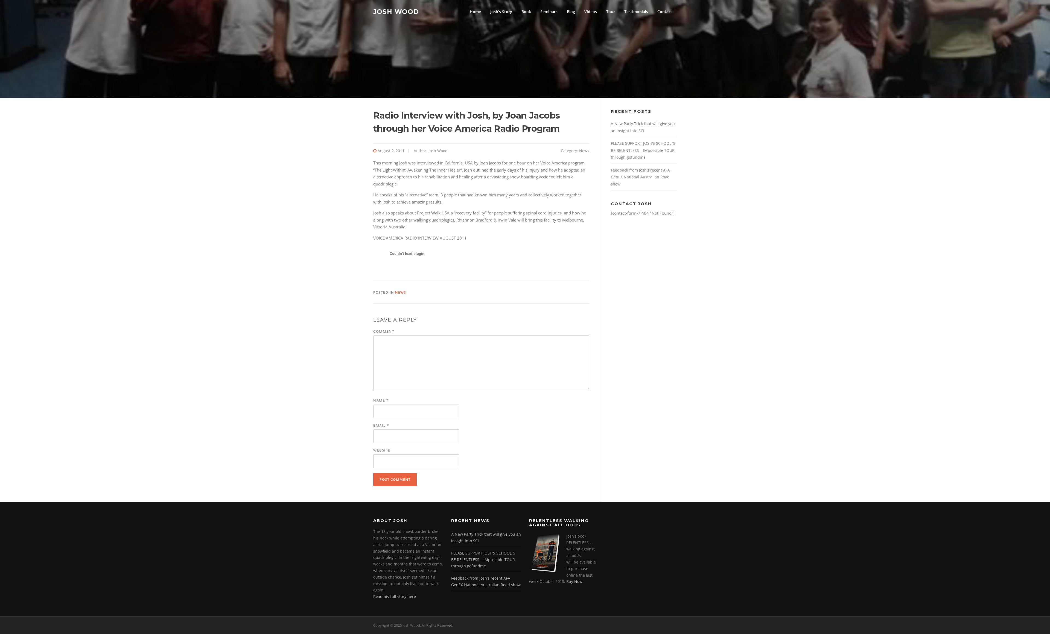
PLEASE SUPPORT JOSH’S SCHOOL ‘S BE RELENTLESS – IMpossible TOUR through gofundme (643, 150)
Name (381, 400)
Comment (383, 331)
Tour (610, 11)
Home (475, 11)
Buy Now (574, 581)
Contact (664, 11)
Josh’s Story (501, 11)
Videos (590, 11)
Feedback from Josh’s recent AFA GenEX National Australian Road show (640, 177)
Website (381, 450)
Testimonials (636, 11)
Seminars (549, 11)
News (584, 150)
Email (381, 425)
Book (526, 11)
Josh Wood (396, 11)
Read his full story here (394, 596)
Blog (571, 11)
